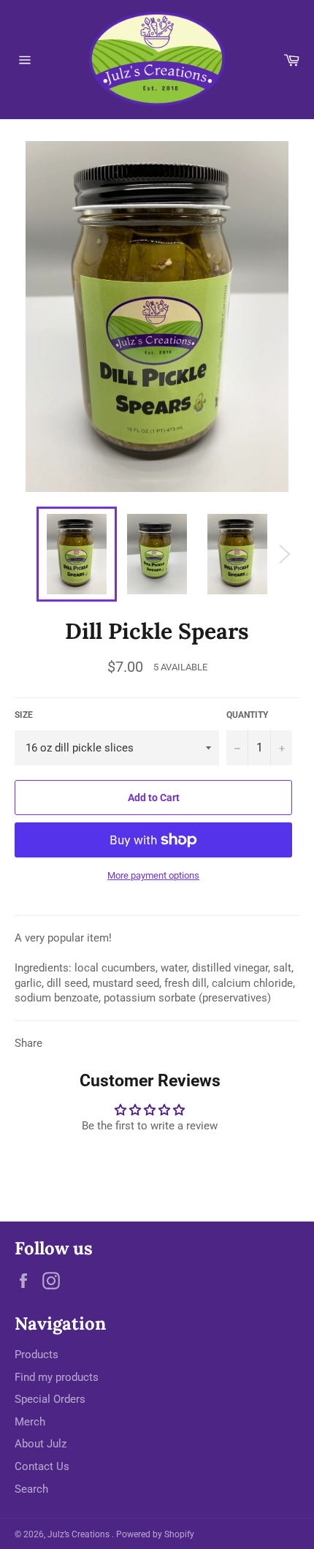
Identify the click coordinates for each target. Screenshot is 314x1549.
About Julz (40, 1443)
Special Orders (50, 1399)
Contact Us (42, 1466)
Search (31, 1489)
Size (24, 715)
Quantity (247, 715)
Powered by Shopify (155, 1534)
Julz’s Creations (79, 1534)
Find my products (57, 1377)
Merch (30, 1421)
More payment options (153, 875)
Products (36, 1354)
